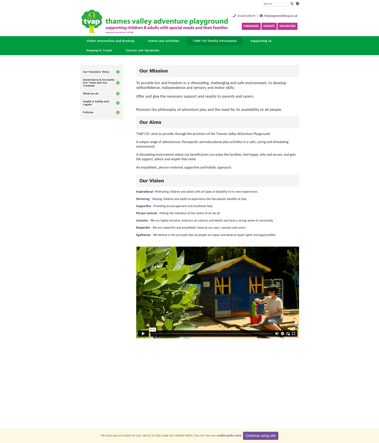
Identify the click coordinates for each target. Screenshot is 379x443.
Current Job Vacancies (142, 50)
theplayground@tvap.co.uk (280, 16)
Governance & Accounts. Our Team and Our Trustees (99, 82)
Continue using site (261, 436)
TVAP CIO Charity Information (215, 41)
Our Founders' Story (96, 71)
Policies (88, 112)
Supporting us (260, 41)
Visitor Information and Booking (110, 41)
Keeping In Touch (99, 50)
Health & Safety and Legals (96, 103)
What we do (91, 93)
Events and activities (163, 41)
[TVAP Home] (155, 32)
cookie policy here (229, 435)
